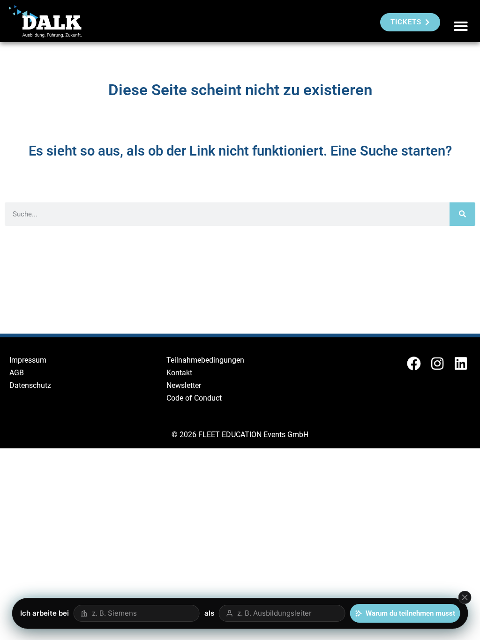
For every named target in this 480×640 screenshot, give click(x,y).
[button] (461, 26)
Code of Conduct (194, 398)
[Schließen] (464, 597)
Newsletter (183, 385)
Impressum (27, 360)
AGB (16, 372)
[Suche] (462, 214)
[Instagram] (437, 363)
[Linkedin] (461, 363)
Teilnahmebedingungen (205, 360)
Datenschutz (30, 385)
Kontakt (179, 372)
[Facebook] (414, 363)
